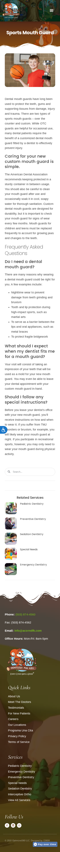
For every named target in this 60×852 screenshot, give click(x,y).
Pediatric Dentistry (32, 504)
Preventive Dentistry (33, 519)
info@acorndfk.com (28, 630)
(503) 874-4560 (25, 614)
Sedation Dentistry (31, 534)
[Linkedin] (13, 825)
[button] (51, 10)
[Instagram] (19, 825)
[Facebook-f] (7, 825)
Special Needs (29, 549)
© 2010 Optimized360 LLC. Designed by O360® (27, 840)
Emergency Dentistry (33, 564)
